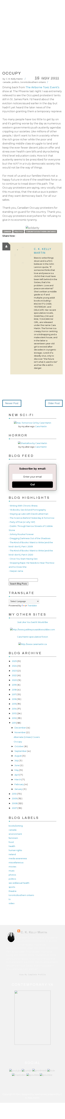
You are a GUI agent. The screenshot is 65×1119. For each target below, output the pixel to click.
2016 (14, 699)
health (12, 846)
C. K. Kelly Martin (34, 932)
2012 (14, 718)
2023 (14, 670)
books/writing (16, 825)
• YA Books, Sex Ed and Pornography (27, 509)
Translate (32, 605)
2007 (15, 808)
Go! (32, 484)
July (17, 760)
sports (12, 887)
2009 (15, 798)
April (17, 774)
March (18, 779)
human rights (15, 850)
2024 (14, 666)
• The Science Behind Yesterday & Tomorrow (31, 518)
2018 (14, 689)
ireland (12, 854)
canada (7, 82)
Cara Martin (41, 426)
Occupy (18, 741)
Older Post (54, 403)
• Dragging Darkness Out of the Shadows (29, 538)
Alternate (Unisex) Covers (27, 737)
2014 (14, 708)
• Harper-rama (16, 571)
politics (16, 82)
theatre (12, 891)
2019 (14, 685)
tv (10, 899)
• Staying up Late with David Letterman (28, 514)
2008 (15, 803)
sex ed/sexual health (19, 883)
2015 (14, 704)
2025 (14, 661)
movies (12, 866)
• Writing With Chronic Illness (23, 505)
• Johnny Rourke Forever (21, 534)
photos (12, 874)
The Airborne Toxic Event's (42, 87)
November (20, 732)
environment (15, 834)
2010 (14, 793)
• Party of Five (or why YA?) (22, 522)
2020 (15, 680)
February (19, 784)
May (17, 770)
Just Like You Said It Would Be (32, 622)
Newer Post (11, 403)
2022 (14, 675)
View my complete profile (32, 975)
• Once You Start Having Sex (23, 558)
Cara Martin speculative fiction (32, 636)
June (17, 765)
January (19, 789)
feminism (13, 838)
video (12, 903)
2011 (14, 723)
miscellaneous (16, 862)
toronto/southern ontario (33, 82)
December (21, 727)
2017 (14, 694)
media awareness (18, 858)
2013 (14, 713)
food (11, 842)
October (19, 746)
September (21, 751)
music (12, 870)
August (18, 755)
